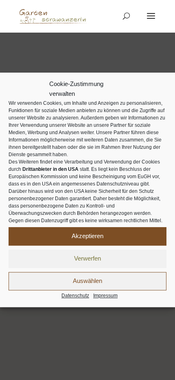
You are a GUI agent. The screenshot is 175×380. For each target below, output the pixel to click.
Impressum (105, 295)
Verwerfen (87, 258)
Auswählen (87, 280)
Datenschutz (75, 295)
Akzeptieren (87, 235)
